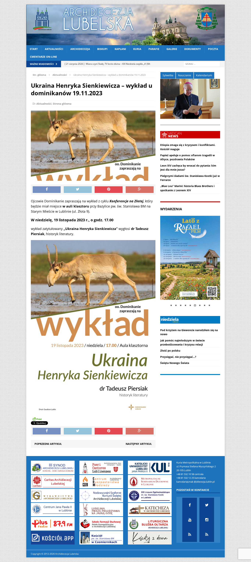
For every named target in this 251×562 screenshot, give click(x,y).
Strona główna (62, 103)
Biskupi (102, 49)
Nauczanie (184, 75)
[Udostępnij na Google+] (140, 189)
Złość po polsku (170, 350)
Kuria (137, 49)
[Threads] (206, 534)
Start (34, 49)
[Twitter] (206, 505)
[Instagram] (206, 519)
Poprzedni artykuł (48, 444)
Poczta (213, 49)
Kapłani (120, 49)
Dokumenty (192, 49)
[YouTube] (189, 519)
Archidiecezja (80, 49)
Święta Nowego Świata (174, 363)
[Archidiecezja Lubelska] (125, 25)
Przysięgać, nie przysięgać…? (178, 357)
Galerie (171, 49)
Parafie (153, 49)
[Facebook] (189, 505)
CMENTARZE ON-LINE (43, 56)
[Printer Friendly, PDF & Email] (37, 419)
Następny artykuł (139, 444)
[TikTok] (189, 534)
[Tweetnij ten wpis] (78, 189)
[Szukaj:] (201, 63)
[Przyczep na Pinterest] (109, 189)
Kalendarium (204, 75)
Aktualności (54, 49)
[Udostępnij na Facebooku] (47, 189)
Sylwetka (168, 75)
